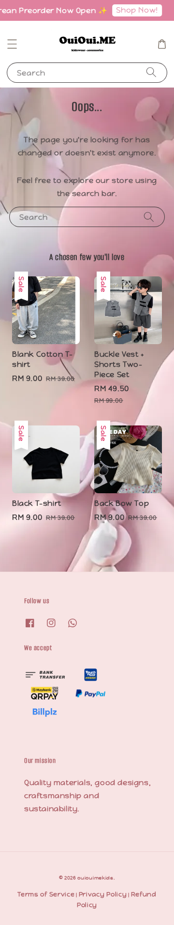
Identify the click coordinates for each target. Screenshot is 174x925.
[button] (12, 44)
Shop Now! (134, 10)
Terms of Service (45, 894)
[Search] (151, 72)
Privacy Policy (103, 894)
